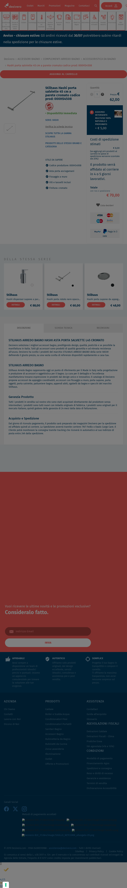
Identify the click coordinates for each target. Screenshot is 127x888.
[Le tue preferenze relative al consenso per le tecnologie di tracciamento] (6, 885)
